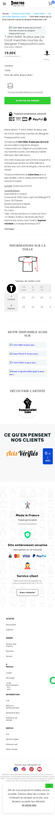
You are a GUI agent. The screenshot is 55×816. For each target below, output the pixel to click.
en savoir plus (29, 805)
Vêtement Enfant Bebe (21, 14)
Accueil (5, 14)
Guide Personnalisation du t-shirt (9, 686)
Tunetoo (9, 673)
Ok (49, 785)
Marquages (9, 678)
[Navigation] (4, 4)
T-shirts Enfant (39, 14)
